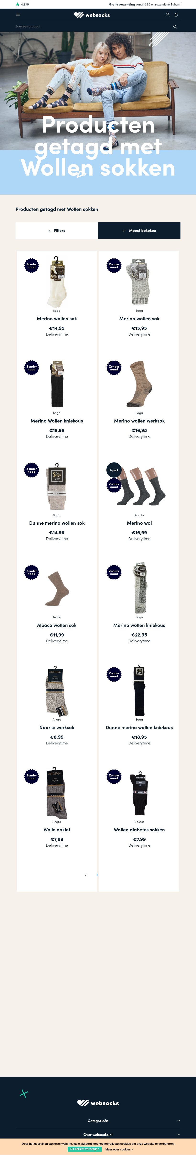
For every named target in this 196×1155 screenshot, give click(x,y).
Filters (59, 230)
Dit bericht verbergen (84, 1149)
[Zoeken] (175, 26)
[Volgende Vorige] (110, 874)
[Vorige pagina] (85, 874)
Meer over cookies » (119, 1149)
